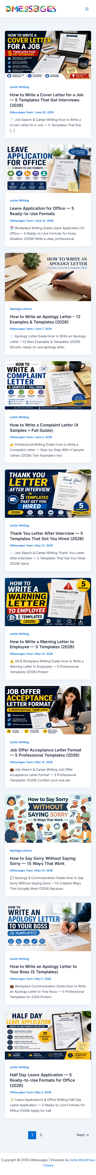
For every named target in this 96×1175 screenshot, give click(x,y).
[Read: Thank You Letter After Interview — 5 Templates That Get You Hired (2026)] (48, 493)
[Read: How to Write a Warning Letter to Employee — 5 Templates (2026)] (48, 602)
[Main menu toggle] (87, 9)
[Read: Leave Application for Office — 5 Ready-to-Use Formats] (48, 168)
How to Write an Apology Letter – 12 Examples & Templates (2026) (45, 319)
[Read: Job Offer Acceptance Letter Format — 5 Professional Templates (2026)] (48, 710)
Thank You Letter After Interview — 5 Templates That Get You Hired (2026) (47, 536)
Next (83, 1135)
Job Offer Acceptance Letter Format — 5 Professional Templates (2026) (45, 752)
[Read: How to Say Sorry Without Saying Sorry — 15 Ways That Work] (48, 818)
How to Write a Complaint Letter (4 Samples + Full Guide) (44, 427)
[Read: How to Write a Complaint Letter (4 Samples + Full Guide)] (48, 385)
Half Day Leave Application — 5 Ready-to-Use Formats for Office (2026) (42, 1080)
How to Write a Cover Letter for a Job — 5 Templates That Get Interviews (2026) (46, 100)
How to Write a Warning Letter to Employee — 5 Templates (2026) (42, 644)
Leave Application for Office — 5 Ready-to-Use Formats (42, 211)
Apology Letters (21, 309)
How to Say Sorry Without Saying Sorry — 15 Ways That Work (42, 861)
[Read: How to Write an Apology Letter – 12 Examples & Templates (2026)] (48, 277)
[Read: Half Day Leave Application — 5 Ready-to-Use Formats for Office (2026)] (48, 1035)
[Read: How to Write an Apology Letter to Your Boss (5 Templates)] (48, 927)
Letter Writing (19, 87)
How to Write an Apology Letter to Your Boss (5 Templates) (43, 969)
